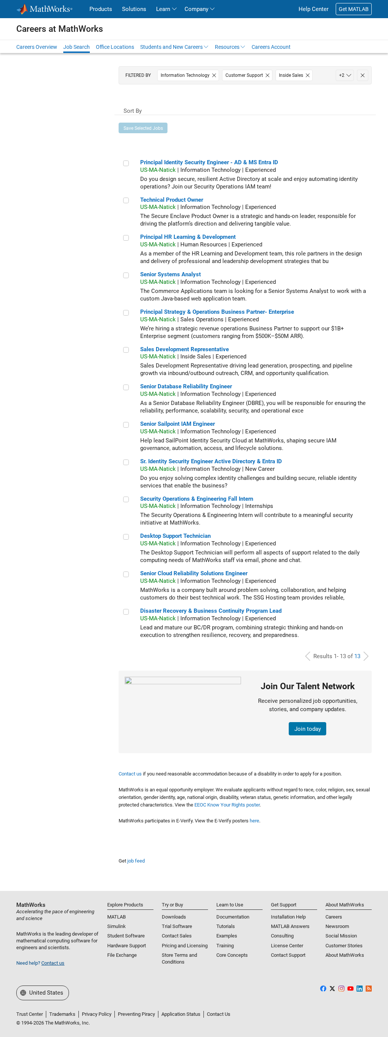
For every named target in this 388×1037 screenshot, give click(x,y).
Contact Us (218, 1014)
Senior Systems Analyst (170, 274)
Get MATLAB (354, 9)
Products (100, 9)
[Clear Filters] (362, 75)
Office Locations (115, 47)
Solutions (134, 9)
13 (357, 656)
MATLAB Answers (290, 926)
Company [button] (196, 9)
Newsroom (337, 926)
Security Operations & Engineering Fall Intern (196, 498)
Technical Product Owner (171, 199)
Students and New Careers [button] (171, 47)
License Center (287, 945)
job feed (136, 861)
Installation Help (288, 917)
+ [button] (341, 75)
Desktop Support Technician (175, 536)
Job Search (76, 47)
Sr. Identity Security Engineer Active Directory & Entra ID (211, 461)
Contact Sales (177, 936)
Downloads (174, 917)
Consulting (282, 936)
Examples (226, 936)
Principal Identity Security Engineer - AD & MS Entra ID (209, 162)
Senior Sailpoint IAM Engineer (177, 423)
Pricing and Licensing (185, 945)
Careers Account (271, 47)
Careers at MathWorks (59, 29)
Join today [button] (307, 729)
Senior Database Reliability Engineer (186, 386)
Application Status (180, 1014)
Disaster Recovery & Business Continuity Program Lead (211, 610)
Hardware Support (126, 945)
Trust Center (29, 1014)
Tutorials (225, 926)
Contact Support (288, 955)
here (254, 821)
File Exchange (122, 955)
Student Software (126, 936)
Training (225, 945)
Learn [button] (163, 9)
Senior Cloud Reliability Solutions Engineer (193, 573)
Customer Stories (344, 945)
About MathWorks (344, 955)
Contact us (130, 774)
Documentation (232, 917)
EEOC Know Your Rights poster (227, 805)
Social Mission (341, 936)
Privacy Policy (96, 1014)
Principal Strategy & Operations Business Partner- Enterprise (217, 311)
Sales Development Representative (184, 349)
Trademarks (62, 1014)
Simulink (116, 926)
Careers (333, 917)
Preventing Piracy (136, 1014)
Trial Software (177, 926)
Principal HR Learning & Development (188, 237)
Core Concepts (232, 955)
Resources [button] (227, 47)
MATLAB (116, 917)
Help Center (314, 9)
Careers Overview (36, 47)
